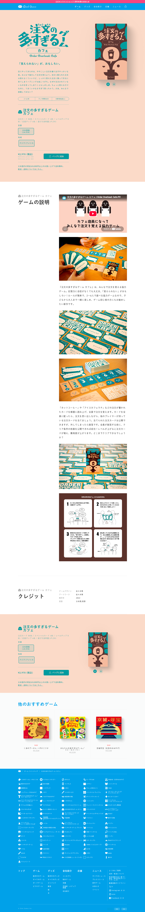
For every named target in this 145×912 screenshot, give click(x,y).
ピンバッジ (52, 883)
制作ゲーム (67, 879)
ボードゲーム (38, 883)
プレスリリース (98, 879)
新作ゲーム (96, 883)
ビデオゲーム (38, 886)
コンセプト (67, 876)
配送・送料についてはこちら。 (30, 169)
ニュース (117, 6)
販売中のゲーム (39, 876)
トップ (21, 871)
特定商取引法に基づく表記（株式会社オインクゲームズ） (117, 878)
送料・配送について (116, 873)
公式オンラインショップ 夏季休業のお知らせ (72, 1)
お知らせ (95, 886)
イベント (95, 889)
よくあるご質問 (115, 870)
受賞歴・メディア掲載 (69, 887)
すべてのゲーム (39, 879)
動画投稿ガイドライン (117, 883)
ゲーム (78, 6)
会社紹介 (98, 6)
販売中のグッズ (53, 876)
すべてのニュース (99, 876)
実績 (64, 883)
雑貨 (49, 886)
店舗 (107, 6)
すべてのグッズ (53, 879)
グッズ (87, 6)
